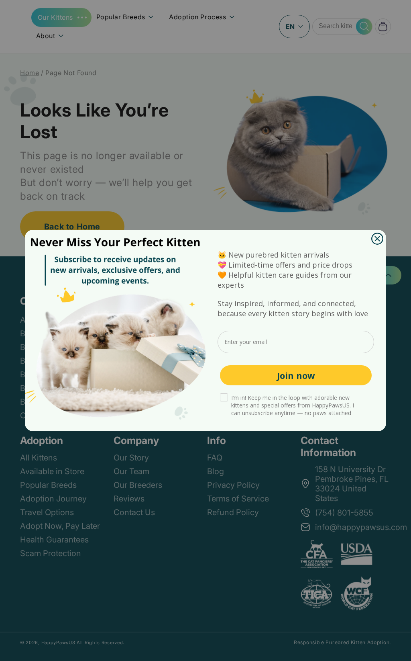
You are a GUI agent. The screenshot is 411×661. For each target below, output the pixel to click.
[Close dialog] (377, 238)
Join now (296, 375)
